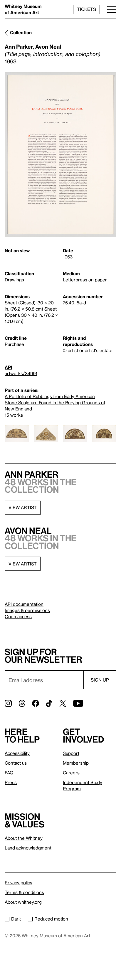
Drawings (14, 279)
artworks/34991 (21, 373)
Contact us (16, 763)
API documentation (24, 604)
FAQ (9, 772)
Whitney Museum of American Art (23, 9)
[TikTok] (49, 703)
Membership (76, 763)
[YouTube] (78, 703)
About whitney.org (23, 902)
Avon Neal (48, 46)
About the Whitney (24, 838)
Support (71, 753)
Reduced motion (51, 918)
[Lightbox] (60, 154)
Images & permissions (27, 610)
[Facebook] (35, 703)
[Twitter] (63, 703)
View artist (23, 507)
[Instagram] (8, 703)
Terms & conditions (24, 892)
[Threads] (21, 703)
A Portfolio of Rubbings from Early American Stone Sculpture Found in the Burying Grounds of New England (55, 402)
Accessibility (17, 753)
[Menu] (111, 9)
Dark (16, 918)
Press (11, 782)
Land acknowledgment (28, 847)
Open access (18, 616)
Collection (21, 32)
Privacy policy (18, 882)
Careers (71, 772)
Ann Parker (19, 46)
